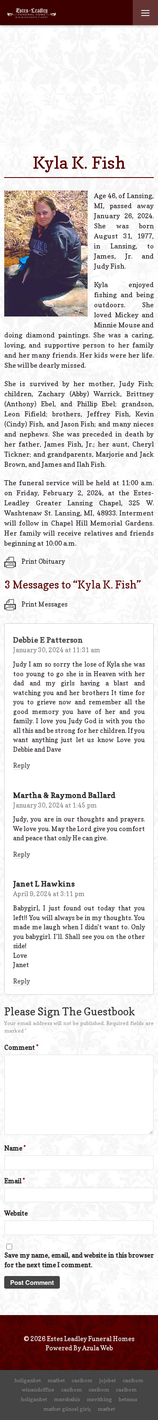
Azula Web (97, 1348)
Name (15, 1148)
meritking (99, 1399)
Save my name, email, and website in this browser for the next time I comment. (79, 1260)
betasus (128, 1399)
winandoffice (38, 1389)
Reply (21, 765)
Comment (21, 1047)
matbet (56, 1380)
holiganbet (28, 1380)
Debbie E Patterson (48, 639)
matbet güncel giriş (67, 1409)
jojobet (107, 1380)
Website (16, 1213)
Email (14, 1181)
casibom (82, 1380)
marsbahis (67, 1399)
